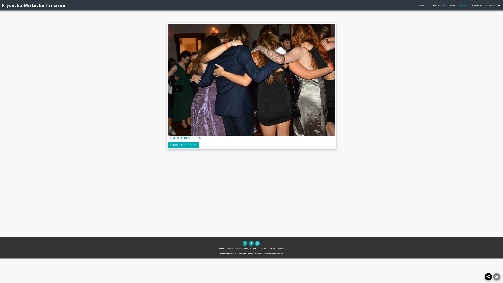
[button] (499, 5)
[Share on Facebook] (170, 138)
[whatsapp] (189, 138)
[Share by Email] (185, 138)
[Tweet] (174, 138)
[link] (193, 138)
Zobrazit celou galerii (183, 144)
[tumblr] (181, 138)
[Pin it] (177, 138)
